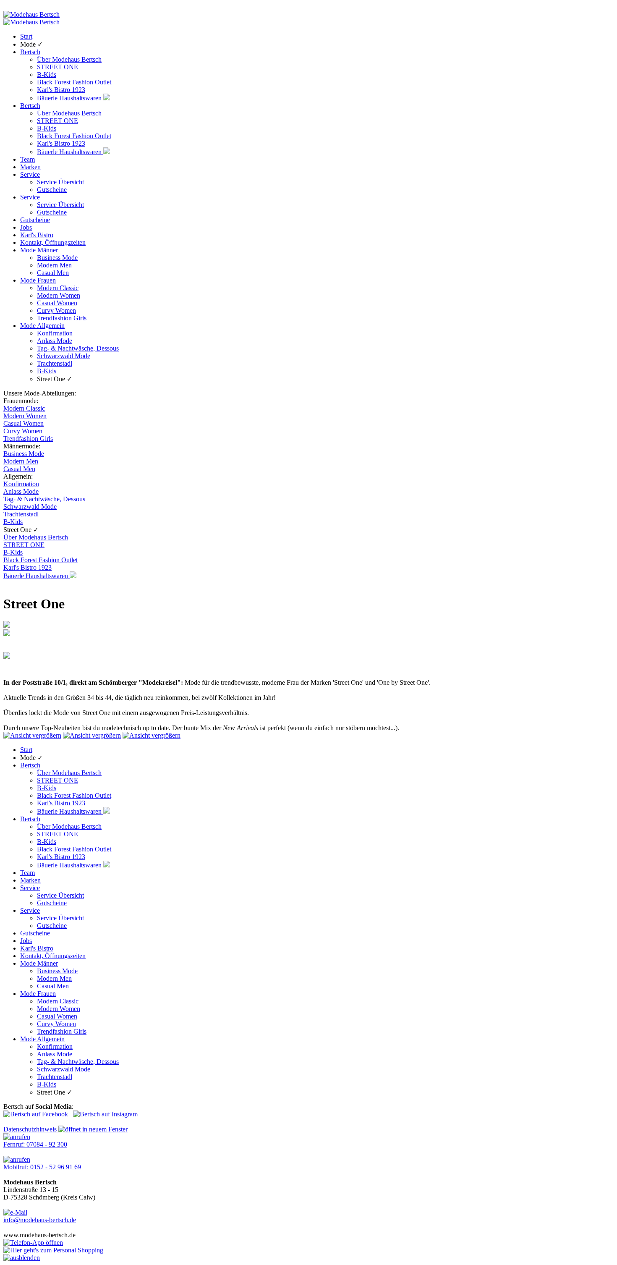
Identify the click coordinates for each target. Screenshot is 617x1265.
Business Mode (57, 257)
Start (26, 36)
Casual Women (57, 302)
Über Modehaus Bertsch (69, 59)
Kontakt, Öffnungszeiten (53, 242)
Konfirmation (55, 333)
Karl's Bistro (36, 234)
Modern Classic (57, 287)
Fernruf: (35, 1144)
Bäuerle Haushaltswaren (70, 98)
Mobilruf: (42, 1167)
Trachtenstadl (54, 363)
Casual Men (53, 272)
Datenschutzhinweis (30, 1129)
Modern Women (58, 295)
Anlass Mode (54, 340)
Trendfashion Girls (61, 318)
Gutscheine (52, 189)
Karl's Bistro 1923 (61, 89)
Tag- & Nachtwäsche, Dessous (78, 348)
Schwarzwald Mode (63, 355)
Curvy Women (56, 310)
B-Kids (46, 74)
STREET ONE (57, 67)
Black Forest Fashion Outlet (74, 82)
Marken (30, 166)
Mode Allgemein (42, 325)
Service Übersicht (60, 182)
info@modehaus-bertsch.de (39, 1219)
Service (30, 174)
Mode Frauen (38, 280)
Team (27, 159)
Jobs (26, 227)
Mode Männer (39, 250)
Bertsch (30, 51)
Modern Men (54, 265)
